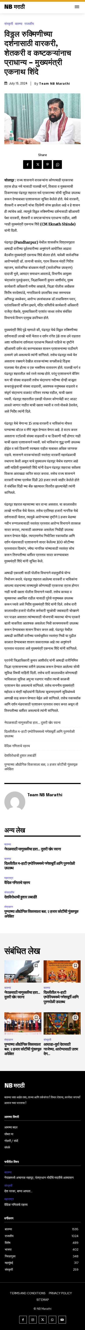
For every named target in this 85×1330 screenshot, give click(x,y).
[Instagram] (33, 1319)
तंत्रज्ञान (8, 907)
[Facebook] (27, 164)
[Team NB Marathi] (14, 801)
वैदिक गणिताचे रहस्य (17, 746)
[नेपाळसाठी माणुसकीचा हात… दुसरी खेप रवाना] (22, 971)
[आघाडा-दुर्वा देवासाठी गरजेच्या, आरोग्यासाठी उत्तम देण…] (62, 1023)
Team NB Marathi (54, 84)
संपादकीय (9, 892)
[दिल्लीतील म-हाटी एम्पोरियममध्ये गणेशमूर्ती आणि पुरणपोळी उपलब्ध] (62, 971)
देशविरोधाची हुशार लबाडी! (20, 755)
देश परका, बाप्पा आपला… (18, 1191)
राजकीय (29, 24)
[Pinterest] (47, 164)
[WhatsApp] (57, 164)
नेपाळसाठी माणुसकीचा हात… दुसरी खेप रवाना (32, 722)
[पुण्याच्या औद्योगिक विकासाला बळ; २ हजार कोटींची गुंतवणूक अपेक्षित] (22, 1023)
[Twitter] (37, 164)
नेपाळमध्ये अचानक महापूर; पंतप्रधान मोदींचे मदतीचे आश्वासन (39, 1178)
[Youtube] (62, 1319)
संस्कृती (8, 24)
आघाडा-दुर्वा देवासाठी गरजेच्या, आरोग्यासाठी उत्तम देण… (61, 1049)
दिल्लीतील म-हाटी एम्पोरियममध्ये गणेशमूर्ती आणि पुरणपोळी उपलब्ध (39, 733)
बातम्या (18, 24)
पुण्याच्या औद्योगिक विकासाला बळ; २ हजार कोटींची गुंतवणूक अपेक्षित (41, 766)
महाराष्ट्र (8, 878)
